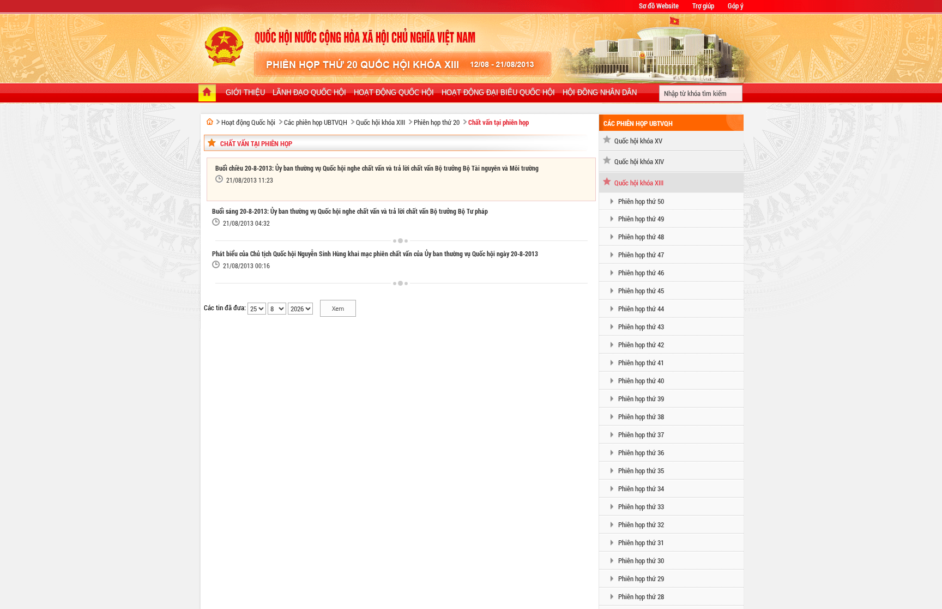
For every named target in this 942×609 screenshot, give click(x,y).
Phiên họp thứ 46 (641, 273)
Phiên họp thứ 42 (641, 344)
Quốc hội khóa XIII (380, 122)
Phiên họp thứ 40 (641, 380)
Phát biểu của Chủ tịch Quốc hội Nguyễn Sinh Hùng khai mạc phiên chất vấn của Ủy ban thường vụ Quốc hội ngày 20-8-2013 (375, 253)
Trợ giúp (703, 5)
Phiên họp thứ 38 (641, 416)
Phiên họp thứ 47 (641, 255)
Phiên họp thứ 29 (641, 578)
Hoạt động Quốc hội (248, 122)
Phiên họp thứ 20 (437, 122)
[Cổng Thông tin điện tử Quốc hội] (210, 121)
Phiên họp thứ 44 (641, 308)
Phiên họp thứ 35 (641, 470)
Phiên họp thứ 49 (641, 219)
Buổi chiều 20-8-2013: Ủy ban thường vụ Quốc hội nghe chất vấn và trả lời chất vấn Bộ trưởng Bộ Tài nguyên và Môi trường (377, 168)
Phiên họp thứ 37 (641, 434)
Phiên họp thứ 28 (641, 596)
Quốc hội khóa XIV (639, 161)
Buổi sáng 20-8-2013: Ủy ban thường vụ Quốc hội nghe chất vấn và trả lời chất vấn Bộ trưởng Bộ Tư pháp (350, 211)
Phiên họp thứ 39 (641, 398)
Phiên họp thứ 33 (641, 506)
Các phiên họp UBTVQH (315, 122)
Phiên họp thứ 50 (641, 201)
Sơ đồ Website (659, 5)
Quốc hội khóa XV (638, 141)
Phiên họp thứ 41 (641, 362)
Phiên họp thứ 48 (641, 237)
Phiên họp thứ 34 (641, 488)
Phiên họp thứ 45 (641, 291)
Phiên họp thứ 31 (641, 542)
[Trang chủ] (207, 94)
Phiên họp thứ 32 (641, 524)
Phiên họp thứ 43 (641, 326)
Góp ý (736, 5)
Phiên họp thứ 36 (641, 452)
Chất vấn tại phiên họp (498, 122)
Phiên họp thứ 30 (641, 560)
